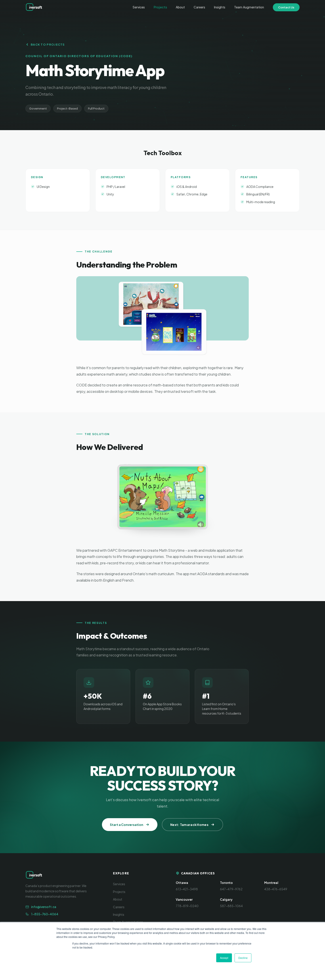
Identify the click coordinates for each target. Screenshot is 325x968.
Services (139, 7)
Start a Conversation (126, 825)
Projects (160, 7)
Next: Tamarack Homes (189, 825)
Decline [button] (243, 958)
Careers (199, 7)
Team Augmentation (249, 7)
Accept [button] (224, 958)
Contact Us (286, 7)
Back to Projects (48, 44)
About (180, 7)
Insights (219, 7)
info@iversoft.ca (43, 907)
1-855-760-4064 (44, 914)
